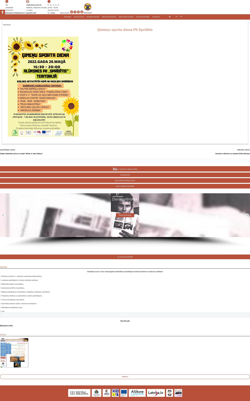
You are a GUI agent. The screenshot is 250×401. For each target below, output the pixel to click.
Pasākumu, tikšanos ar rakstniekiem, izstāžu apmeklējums (22, 296)
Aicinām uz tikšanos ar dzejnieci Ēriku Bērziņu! (232, 153)
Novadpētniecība (93, 17)
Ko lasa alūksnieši (125, 257)
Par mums (67, 17)
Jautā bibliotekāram (125, 186)
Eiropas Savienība (142, 17)
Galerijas (156, 17)
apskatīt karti (31, 13)
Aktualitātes (79, 17)
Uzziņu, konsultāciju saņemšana (13, 300)
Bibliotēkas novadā (126, 17)
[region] (125, 220)
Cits (3, 311)
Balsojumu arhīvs (6, 325)
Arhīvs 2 (125, 376)
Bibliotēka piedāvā (109, 17)
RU (181, 16)
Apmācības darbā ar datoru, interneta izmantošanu (19, 303)
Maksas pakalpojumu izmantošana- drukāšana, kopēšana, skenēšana (26, 292)
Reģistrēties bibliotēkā (125, 180)
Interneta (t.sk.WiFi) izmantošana (13, 288)
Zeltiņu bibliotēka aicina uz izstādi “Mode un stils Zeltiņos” (21, 153)
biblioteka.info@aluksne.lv (15, 13)
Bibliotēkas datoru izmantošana (12, 284)
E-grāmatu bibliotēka (127, 169)
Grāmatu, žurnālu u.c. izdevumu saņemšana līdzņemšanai (22, 276)
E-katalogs (125, 175)
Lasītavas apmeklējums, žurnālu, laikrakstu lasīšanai (20, 280)
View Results (125, 321)
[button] (2, 12)
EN (177, 16)
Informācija (7, 25)
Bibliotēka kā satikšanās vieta (12, 307)
